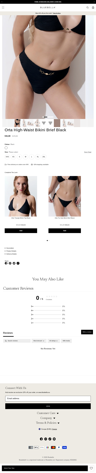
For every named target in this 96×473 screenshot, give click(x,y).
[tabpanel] (48, 356)
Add (20, 231)
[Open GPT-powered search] (88, 7)
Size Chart (87, 152)
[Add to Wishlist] (91, 468)
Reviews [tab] (8, 332)
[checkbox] (66, 341)
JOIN (48, 406)
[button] (94, 2)
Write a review (87, 332)
